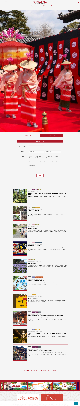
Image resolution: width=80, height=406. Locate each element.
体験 (33, 277)
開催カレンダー (28, 135)
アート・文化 (38, 242)
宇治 (46, 162)
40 (48, 370)
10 (41, 370)
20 (44, 370)
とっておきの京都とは (53, 7)
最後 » (54, 370)
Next (75, 386)
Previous (4, 386)
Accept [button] (76, 403)
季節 (33, 224)
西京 (50, 162)
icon (78, 2)
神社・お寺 (35, 189)
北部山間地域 (32, 165)
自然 (40, 189)
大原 (35, 162)
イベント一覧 (52, 135)
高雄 (38, 162)
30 (46, 370)
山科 (42, 162)
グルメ (37, 207)
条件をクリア (40, 171)
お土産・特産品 (39, 277)
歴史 (40, 312)
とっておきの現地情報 (27, 7)
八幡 (58, 162)
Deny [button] (72, 403)
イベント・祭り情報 (41, 7)
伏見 (31, 162)
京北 (54, 162)
